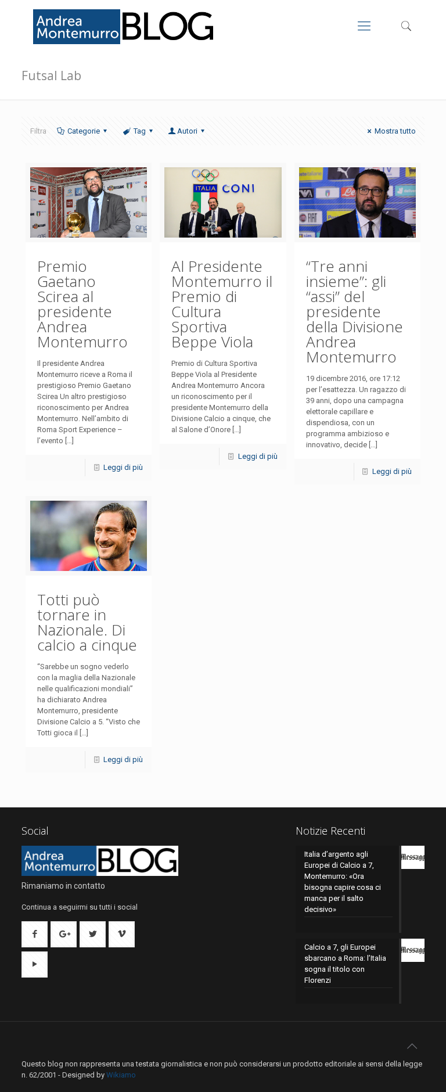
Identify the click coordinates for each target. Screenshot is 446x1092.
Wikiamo (121, 1075)
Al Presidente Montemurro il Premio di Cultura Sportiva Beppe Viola (221, 304)
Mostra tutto (395, 131)
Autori (187, 131)
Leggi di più (123, 467)
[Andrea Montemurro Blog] (124, 26)
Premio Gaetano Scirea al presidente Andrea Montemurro (82, 304)
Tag (140, 131)
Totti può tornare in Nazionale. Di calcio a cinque (87, 622)
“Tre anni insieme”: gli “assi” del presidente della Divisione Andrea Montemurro (354, 311)
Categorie (83, 131)
